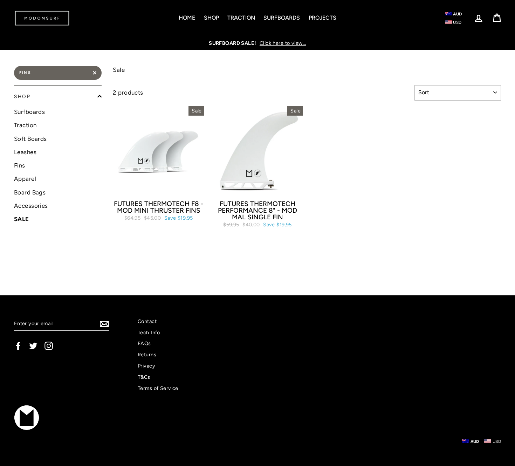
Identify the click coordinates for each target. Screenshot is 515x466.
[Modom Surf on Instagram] (48, 346)
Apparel (25, 178)
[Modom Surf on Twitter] (33, 346)
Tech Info (149, 332)
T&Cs (144, 377)
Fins (25, 72)
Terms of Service (158, 388)
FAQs (144, 343)
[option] (257, 43)
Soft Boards (30, 138)
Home (187, 17)
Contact (147, 321)
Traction (241, 17)
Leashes (25, 152)
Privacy (146, 366)
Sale (21, 218)
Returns (147, 354)
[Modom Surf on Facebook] (18, 346)
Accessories (31, 205)
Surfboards (281, 17)
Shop (211, 17)
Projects (322, 17)
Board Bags (30, 192)
